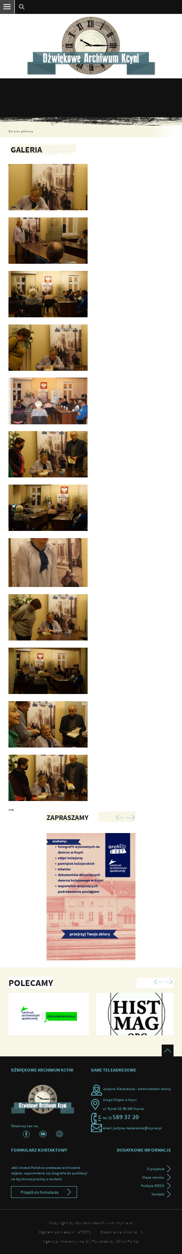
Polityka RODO (152, 1185)
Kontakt (158, 1194)
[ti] (88, 1241)
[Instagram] (59, 1134)
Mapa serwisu (153, 1177)
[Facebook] (26, 1134)
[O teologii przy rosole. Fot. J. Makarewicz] (48, 187)
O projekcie (155, 1168)
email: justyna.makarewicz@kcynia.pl (132, 1127)
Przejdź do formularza (39, 1192)
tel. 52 (121, 1117)
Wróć (11, 810)
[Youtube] (43, 1134)
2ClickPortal (127, 1241)
